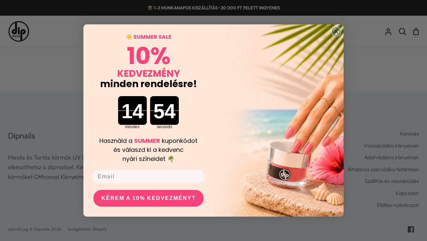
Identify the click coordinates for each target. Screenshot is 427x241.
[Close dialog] (336, 32)
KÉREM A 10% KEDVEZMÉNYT (148, 198)
